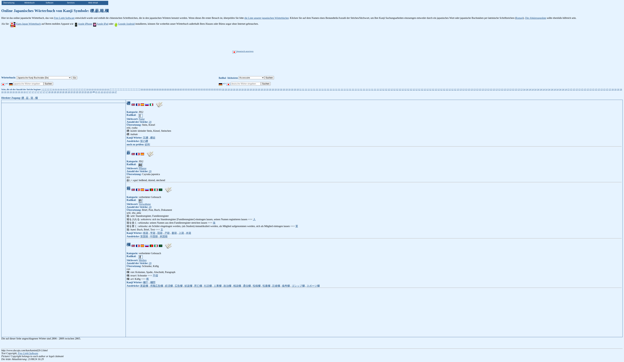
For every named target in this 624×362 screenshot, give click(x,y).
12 (380, 89)
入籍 (181, 233)
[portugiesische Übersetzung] (151, 188)
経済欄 (169, 285)
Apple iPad (102, 23)
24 (113, 92)
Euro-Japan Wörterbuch (28, 23)
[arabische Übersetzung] (160, 188)
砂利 (147, 144)
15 (568, 89)
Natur (142, 119)
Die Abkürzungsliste (535, 18)
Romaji (519, 18)
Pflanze (142, 168)
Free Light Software (64, 18)
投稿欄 (256, 285)
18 (49, 92)
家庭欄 (144, 285)
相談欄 (237, 285)
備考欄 (286, 285)
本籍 (188, 233)
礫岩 (152, 137)
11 (300, 89)
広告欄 (178, 285)
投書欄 (266, 285)
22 (102, 92)
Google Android (126, 23)
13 (458, 89)
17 (27, 92)
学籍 (152, 233)
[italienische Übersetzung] (151, 103)
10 (223, 89)
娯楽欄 (188, 285)
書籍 (174, 233)
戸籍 (167, 233)
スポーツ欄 (313, 285)
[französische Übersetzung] (138, 103)
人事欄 (217, 285)
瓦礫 (145, 137)
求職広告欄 (156, 285)
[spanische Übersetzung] (142, 103)
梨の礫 (144, 141)
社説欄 (208, 285)
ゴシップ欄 (298, 285)
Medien (143, 260)
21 (96, 92)
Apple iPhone (85, 23)
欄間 (152, 282)
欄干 (145, 282)
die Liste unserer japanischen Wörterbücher (266, 18)
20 (88, 92)
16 (612, 89)
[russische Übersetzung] (147, 103)
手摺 (155, 275)
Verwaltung (145, 204)
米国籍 (164, 236)
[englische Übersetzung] (133, 103)
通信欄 (247, 285)
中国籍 (154, 236)
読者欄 (276, 285)
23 (107, 92)
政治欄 (227, 285)
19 (71, 92)
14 (524, 89)
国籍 (159, 233)
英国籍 (144, 236)
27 (116, 92)
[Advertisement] (324, 51)
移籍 (145, 233)
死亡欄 (198, 285)
